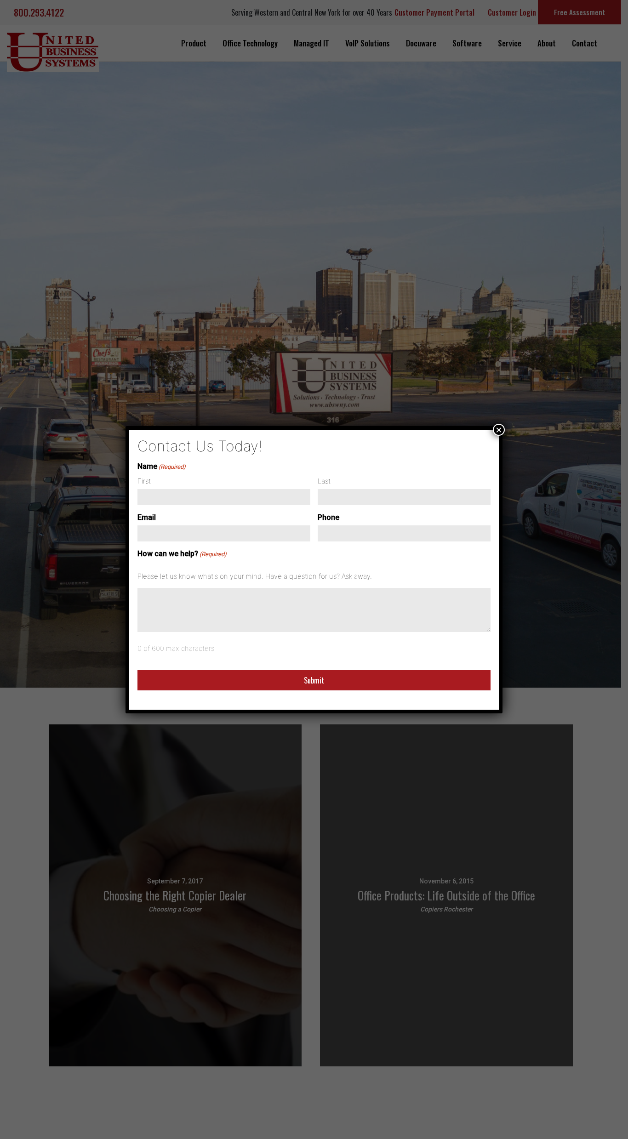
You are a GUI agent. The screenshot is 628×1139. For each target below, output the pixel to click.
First (144, 481)
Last (324, 481)
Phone (328, 517)
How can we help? (182, 553)
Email (146, 517)
